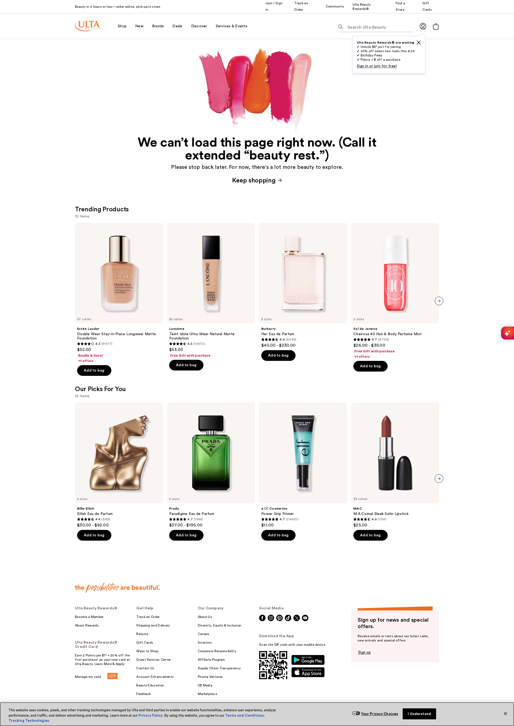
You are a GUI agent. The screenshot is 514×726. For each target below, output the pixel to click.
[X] (419, 42)
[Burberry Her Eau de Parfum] (303, 285)
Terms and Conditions (244, 715)
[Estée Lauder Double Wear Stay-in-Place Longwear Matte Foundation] (119, 293)
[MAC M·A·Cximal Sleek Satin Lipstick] (395, 465)
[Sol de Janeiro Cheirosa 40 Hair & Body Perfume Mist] (395, 291)
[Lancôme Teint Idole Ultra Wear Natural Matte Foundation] (211, 290)
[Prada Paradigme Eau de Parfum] (211, 465)
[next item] (439, 301)
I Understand (419, 714)
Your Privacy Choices (379, 714)
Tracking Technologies (29, 720)
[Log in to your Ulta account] (423, 26)
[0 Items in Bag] (436, 26)
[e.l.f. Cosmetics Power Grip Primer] (303, 465)
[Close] (505, 713)
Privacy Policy (150, 715)
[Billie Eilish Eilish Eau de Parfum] (119, 465)
